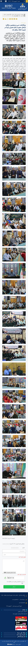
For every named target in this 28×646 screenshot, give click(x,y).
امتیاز (23, 548)
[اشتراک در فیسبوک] (14, 19)
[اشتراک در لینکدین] (10, 19)
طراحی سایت (18, 644)
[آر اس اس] (6, 1)
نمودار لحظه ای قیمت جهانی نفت (19, 614)
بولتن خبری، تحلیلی (22, 611)
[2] (13, 548)
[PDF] (8, 19)
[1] (12, 548)
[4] (16, 548)
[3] (15, 548)
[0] (3, 544)
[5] (18, 548)
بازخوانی (5, 577)
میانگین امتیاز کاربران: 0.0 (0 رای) (17, 544)
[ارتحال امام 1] (14, 50)
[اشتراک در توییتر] (12, 19)
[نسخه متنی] (5, 19)
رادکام (14, 644)
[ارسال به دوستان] (16, 19)
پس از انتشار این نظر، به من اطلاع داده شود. (15, 582)
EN (24, 1)
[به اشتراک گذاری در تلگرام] (3, 19)
